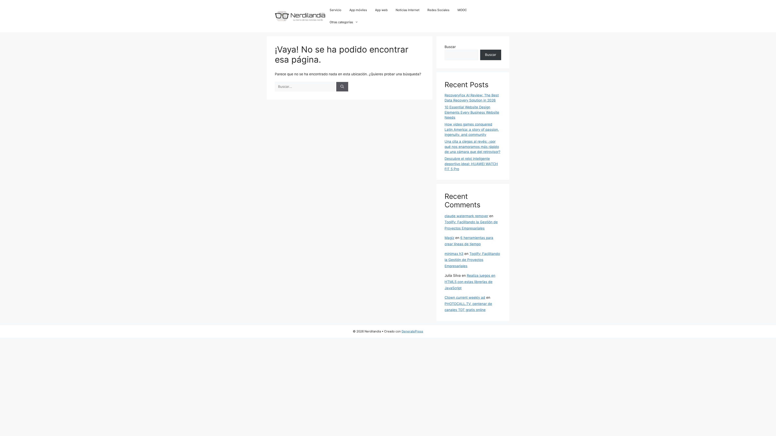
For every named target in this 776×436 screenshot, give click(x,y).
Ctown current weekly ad (465, 298)
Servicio (335, 10)
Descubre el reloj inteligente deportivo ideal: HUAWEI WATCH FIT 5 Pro (471, 164)
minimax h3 (454, 254)
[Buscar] (342, 87)
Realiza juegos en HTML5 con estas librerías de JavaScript (470, 282)
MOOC (462, 10)
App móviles (358, 10)
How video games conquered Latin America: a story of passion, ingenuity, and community (472, 129)
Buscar (450, 47)
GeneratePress (412, 331)
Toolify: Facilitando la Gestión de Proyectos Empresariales (472, 260)
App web (381, 10)
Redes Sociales (438, 10)
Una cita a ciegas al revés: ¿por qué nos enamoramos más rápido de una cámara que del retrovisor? (472, 146)
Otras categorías (341, 22)
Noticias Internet (407, 10)
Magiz (449, 238)
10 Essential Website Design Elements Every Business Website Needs (472, 112)
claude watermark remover (466, 216)
